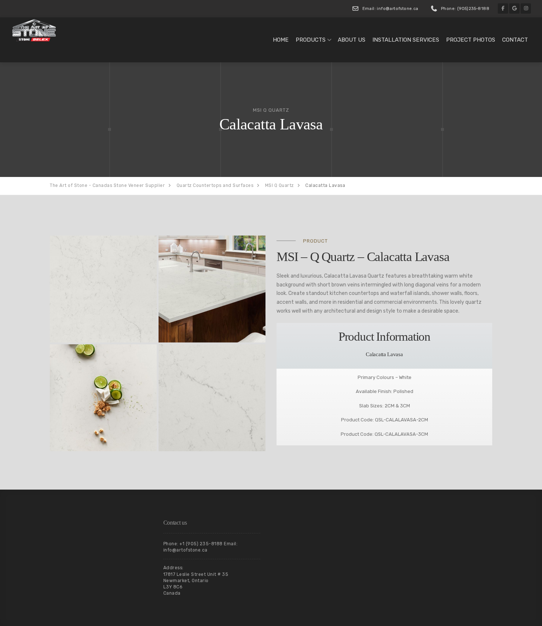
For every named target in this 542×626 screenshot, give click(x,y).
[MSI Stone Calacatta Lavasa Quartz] (103, 289)
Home (281, 39)
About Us (351, 39)
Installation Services (405, 39)
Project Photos (470, 39)
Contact (515, 39)
